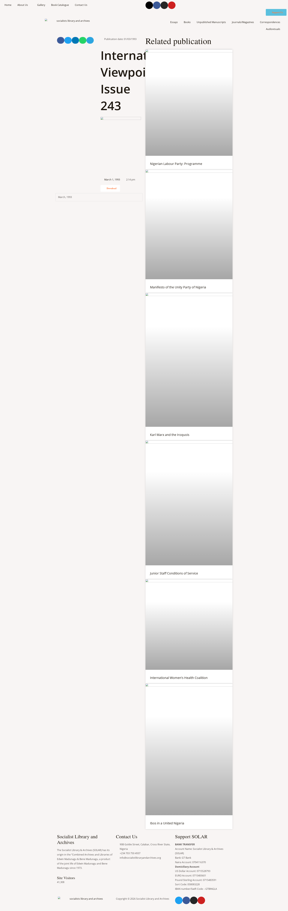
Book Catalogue (60, 5)
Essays (174, 22)
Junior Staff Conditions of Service (174, 573)
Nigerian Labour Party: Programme (176, 164)
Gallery (41, 5)
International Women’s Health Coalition (179, 678)
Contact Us (81, 5)
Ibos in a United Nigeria (167, 823)
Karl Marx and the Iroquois (169, 435)
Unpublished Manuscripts (211, 22)
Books (187, 22)
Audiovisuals (273, 29)
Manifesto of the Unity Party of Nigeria (178, 287)
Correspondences (270, 22)
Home (7, 5)
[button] (60, 40)
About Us (22, 5)
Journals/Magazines (243, 22)
